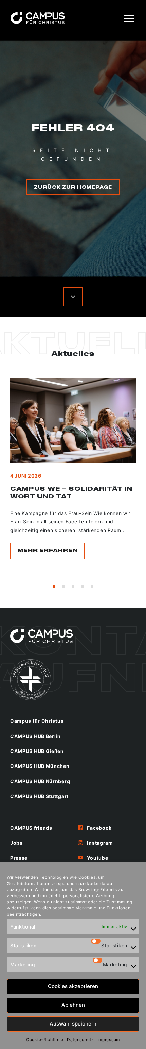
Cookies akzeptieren (73, 986)
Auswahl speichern (73, 1023)
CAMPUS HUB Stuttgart (39, 796)
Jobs (16, 843)
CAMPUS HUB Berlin (35, 736)
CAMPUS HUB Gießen (37, 751)
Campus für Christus (36, 721)
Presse (19, 858)
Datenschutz (80, 1039)
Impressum (108, 1039)
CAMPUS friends (31, 828)
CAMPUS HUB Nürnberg (40, 781)
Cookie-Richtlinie (44, 1039)
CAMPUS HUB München (40, 766)
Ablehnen (73, 1005)
